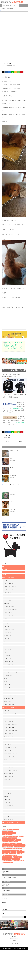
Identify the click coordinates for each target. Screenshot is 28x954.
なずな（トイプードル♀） (8, 701)
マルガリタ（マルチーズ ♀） (9, 785)
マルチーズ (5, 855)
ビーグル (20, 848)
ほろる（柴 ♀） (6, 626)
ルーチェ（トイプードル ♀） (9, 741)
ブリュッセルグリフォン (17, 850)
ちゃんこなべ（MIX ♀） (8, 762)
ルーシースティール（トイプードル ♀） (11, 609)
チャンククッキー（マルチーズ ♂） (10, 727)
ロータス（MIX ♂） (7, 710)
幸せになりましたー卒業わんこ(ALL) (10, 822)
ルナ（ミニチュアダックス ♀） (10, 5)
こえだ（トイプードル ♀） (8, 736)
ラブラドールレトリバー (7, 860)
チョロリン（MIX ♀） (7, 802)
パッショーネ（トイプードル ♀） (9, 606)
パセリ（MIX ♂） (7, 623)
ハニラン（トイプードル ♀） (9, 750)
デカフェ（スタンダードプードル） (10, 695)
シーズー (4, 841)
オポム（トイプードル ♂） (8, 776)
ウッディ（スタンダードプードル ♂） (10, 733)
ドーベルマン (17, 846)
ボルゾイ (4, 853)
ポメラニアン (19, 853)
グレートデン (21, 836)
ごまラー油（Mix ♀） (7, 744)
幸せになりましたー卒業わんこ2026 (9, 707)
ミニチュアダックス (6, 437)
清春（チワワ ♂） (7, 782)
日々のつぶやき (5, 569)
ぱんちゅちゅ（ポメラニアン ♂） (9, 721)
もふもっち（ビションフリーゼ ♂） (10, 713)
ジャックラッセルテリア (13, 841)
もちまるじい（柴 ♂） (7, 684)
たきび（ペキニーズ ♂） (8, 649)
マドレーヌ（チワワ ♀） (8, 600)
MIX (4, 829)
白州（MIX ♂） (6, 678)
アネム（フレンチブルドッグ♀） (9, 704)
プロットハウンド (6, 851)
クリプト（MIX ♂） (7, 638)
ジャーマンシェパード (7, 843)
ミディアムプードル (13, 855)
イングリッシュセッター (7, 834)
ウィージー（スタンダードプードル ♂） (11, 730)
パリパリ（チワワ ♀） (7, 813)
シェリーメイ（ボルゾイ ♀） (9, 687)
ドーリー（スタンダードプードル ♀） (10, 753)
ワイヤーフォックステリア (19, 860)
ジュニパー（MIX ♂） (7, 655)
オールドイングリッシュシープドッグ (10, 836)
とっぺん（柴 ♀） (7, 652)
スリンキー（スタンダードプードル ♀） (11, 739)
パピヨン (4, 848)
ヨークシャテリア (17, 858)
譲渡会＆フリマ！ (6, 572)
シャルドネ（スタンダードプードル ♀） (11, 724)
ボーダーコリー (11, 853)
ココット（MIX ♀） (7, 816)
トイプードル (10, 846)
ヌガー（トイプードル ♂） (9, 589)
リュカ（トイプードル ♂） (8, 718)
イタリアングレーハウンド (8, 831)
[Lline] (12, 72)
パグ (23, 846)
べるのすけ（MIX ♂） (7, 690)
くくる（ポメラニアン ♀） (8, 661)
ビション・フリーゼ (12, 848)
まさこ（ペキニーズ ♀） (8, 635)
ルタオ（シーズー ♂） (7, 641)
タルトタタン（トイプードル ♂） (10, 586)
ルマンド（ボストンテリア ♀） (9, 664)
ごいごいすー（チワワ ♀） (8, 773)
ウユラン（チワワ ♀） (7, 658)
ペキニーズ (14, 851)
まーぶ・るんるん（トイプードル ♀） (10, 805)
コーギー (4, 838)
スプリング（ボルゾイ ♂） (8, 615)
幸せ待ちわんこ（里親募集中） (8, 577)
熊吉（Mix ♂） (6, 811)
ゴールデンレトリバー (13, 838)
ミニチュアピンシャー (7, 858)
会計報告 (4, 574)
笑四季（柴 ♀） (6, 603)
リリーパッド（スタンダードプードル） (11, 770)
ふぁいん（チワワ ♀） (8, 790)
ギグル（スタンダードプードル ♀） (10, 747)
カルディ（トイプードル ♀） (9, 779)
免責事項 (14, 940)
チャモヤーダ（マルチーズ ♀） (9, 629)
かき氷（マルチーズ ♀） (8, 592)
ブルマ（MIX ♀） (7, 597)
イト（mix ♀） (6, 580)
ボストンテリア (21, 851)
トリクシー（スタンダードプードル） (10, 767)
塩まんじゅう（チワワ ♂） (9, 583)
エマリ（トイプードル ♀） (8, 819)
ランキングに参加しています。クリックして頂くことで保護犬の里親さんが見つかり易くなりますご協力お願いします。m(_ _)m (13, 346)
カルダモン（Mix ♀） (7, 595)
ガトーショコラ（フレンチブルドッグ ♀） (11, 672)
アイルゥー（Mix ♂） (7, 793)
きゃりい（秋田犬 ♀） (7, 808)
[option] (7, 925)
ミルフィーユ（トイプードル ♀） (9, 667)
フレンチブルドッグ (6, 850)
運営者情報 (14, 936)
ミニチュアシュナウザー (7, 857)
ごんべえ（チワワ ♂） (7, 632)
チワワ (4, 846)
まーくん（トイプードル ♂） (9, 612)
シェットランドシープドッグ (8, 839)
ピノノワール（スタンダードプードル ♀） (11, 759)
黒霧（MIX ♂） (6, 681)
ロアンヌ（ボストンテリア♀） (9, 698)
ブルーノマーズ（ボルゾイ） (9, 675)
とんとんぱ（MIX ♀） (7, 618)
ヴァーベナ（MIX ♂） (7, 799)
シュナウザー (18, 839)
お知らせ (4, 566)
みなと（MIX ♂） (7, 796)
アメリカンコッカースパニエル (12, 829)
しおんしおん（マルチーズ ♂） (9, 669)
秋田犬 (11, 862)
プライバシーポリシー (14, 938)
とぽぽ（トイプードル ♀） (8, 646)
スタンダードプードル (17, 843)
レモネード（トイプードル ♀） (9, 756)
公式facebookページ (16, 408)
